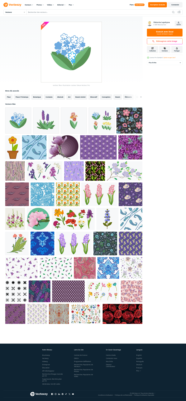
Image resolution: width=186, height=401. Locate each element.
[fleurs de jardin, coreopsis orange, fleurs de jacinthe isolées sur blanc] (102, 121)
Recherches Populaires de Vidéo (83, 375)
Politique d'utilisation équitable (144, 395)
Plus (70, 5)
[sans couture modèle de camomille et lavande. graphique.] (74, 171)
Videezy (45, 361)
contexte (49, 97)
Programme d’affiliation (82, 361)
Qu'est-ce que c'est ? (169, 57)
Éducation (46, 368)
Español (139, 358)
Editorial (60, 5)
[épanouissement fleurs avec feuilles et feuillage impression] (108, 268)
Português (140, 361)
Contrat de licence (80, 355)
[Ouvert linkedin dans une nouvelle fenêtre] (59, 394)
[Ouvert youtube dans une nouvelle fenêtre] (73, 394)
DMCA (76, 358)
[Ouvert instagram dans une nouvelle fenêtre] (55, 394)
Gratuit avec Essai (164, 32)
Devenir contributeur (110, 365)
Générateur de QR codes (51, 384)
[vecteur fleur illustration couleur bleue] (18, 121)
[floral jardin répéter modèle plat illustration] (68, 194)
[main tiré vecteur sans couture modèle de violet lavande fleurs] (37, 314)
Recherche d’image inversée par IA (52, 375)
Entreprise (46, 365)
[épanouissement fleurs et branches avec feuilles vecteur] (34, 147)
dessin (117, 97)
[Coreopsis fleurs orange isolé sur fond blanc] (46, 121)
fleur (9, 97)
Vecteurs (28, 5)
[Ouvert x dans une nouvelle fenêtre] (69, 394)
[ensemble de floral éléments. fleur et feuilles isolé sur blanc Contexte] (102, 291)
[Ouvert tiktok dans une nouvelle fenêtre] (66, 394)
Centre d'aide (111, 355)
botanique (37, 97)
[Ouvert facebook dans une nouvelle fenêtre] (52, 394)
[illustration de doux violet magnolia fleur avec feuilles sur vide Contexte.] (124, 171)
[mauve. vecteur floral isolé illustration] (15, 219)
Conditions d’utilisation (105, 395)
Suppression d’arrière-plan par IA (52, 380)
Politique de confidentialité (123, 395)
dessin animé (80, 97)
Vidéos (49, 5)
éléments (128, 97)
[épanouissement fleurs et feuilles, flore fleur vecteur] (42, 243)
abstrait (60, 97)
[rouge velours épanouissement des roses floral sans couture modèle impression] (122, 314)
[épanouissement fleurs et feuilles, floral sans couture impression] (131, 219)
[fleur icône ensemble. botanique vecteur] (16, 291)
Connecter (175, 5)
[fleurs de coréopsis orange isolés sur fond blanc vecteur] (74, 121)
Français (139, 368)
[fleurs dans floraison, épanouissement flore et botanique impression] (105, 243)
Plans (132, 5)
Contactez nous (111, 358)
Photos (39, 5)
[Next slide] (139, 97)
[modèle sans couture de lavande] (15, 171)
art (69, 97)
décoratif (93, 97)
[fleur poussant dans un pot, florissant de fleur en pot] (12, 147)
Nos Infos (109, 361)
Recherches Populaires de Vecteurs (83, 365)
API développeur (48, 371)
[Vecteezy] (12, 5)
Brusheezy (46, 355)
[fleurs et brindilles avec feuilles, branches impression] (59, 314)
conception (106, 97)
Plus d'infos (152, 63)
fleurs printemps (22, 97)
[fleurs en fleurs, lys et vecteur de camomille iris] (73, 219)
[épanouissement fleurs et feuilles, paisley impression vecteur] (85, 268)
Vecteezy (45, 358)
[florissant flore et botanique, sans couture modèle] (39, 291)
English (139, 355)
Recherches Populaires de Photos (83, 370)
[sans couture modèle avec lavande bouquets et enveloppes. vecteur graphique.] (131, 268)
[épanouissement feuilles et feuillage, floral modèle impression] (42, 194)
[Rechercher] (173, 12)
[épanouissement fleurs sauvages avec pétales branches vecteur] (17, 243)
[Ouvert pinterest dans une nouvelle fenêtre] (62, 394)
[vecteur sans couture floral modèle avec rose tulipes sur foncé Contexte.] (95, 171)
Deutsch (139, 365)
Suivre (179, 25)
